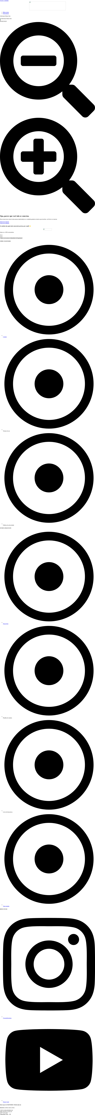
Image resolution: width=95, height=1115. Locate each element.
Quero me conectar (4, 221)
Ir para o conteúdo (4, 0)
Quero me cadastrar (4, 223)
